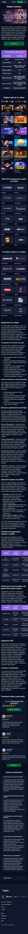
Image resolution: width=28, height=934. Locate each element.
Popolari (3, 101)
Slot (23, 101)
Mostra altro (14, 765)
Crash (16, 101)
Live (10, 101)
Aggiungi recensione (14, 709)
